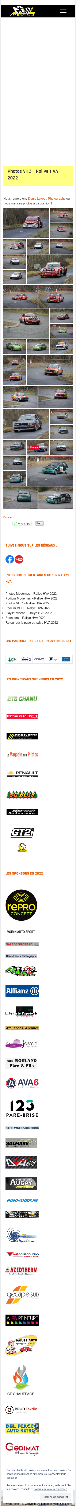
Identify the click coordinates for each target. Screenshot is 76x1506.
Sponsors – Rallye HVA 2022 (25, 617)
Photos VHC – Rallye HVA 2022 (27, 603)
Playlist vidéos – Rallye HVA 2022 (28, 613)
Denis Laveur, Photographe (46, 198)
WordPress (13, 1503)
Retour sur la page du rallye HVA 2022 (31, 622)
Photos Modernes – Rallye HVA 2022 (31, 593)
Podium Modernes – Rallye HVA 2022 (31, 598)
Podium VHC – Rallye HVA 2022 (27, 608)
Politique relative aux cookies (50, 1489)
